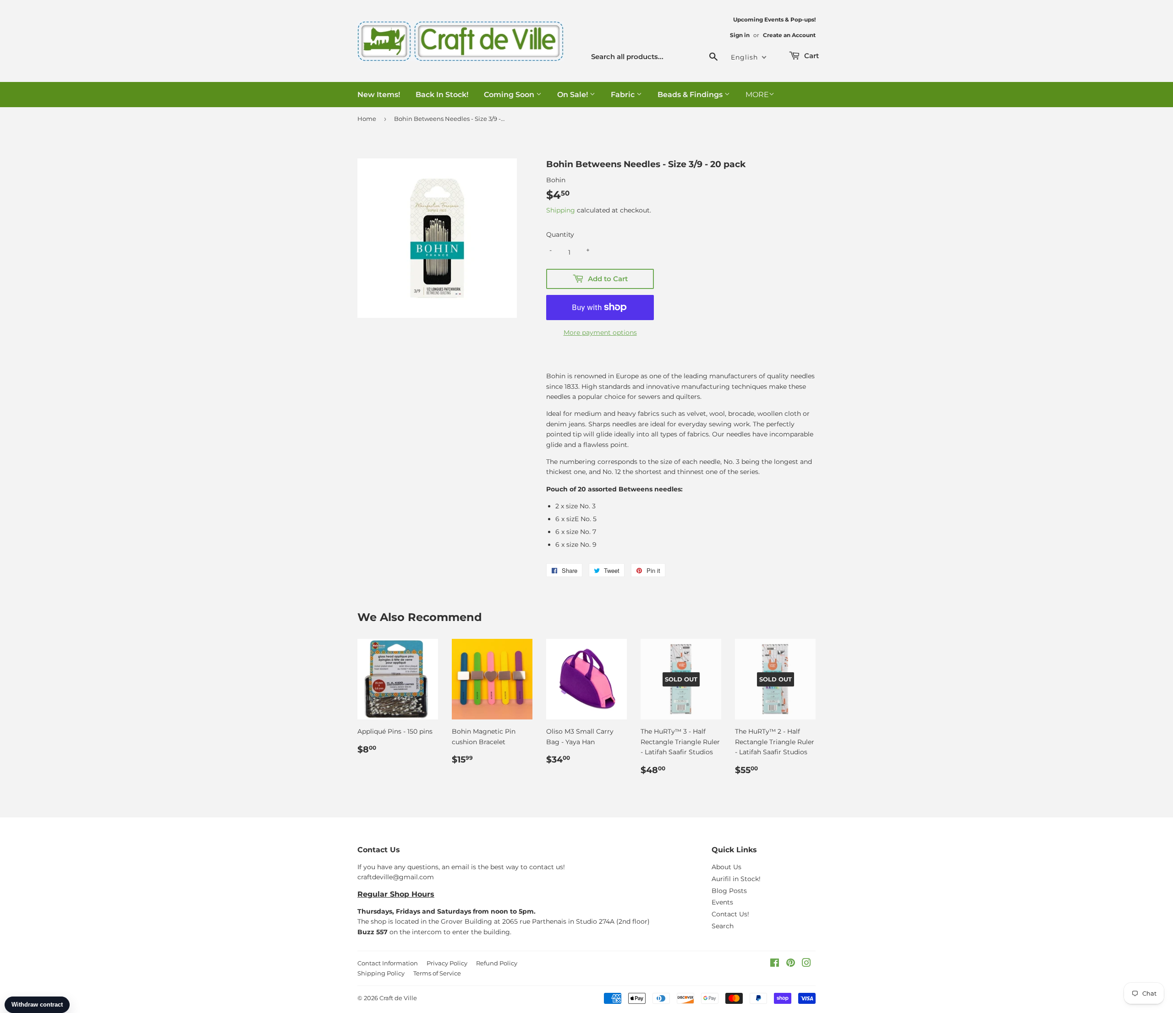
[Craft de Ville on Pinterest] (790, 964)
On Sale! (573, 94)
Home (366, 118)
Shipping (560, 210)
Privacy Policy (447, 963)
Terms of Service (437, 973)
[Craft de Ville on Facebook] (774, 964)
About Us (726, 867)
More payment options (600, 332)
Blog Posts (729, 891)
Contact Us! (730, 914)
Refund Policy (496, 963)
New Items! (378, 94)
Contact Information (387, 963)
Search (723, 926)
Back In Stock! (442, 94)
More (757, 94)
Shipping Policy (381, 973)
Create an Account (789, 35)
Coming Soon (510, 94)
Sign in (740, 35)
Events (722, 902)
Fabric (623, 94)
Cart (810, 55)
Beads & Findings (691, 94)
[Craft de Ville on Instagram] (806, 964)
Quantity (560, 234)
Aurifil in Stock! (736, 879)
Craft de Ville (398, 998)
